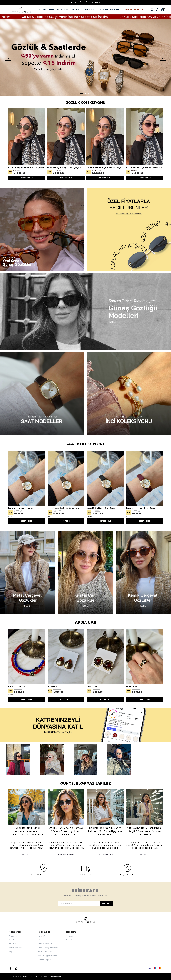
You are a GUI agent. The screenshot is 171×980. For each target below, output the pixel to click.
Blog (10, 952)
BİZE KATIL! (106, 903)
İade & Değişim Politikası (47, 956)
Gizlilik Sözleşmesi (45, 944)
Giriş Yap (69, 936)
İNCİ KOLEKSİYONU (109, 9)
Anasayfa (13, 936)
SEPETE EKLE (26, 177)
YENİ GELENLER (46, 9)
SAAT (74, 9)
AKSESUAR (88, 9)
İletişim (40, 940)
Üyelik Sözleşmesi (45, 952)
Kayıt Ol (69, 940)
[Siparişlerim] (157, 9)
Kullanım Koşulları (44, 959)
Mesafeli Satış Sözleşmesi (48, 948)
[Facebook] (10, 968)
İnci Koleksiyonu (15, 948)
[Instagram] (15, 968)
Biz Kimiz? (41, 936)
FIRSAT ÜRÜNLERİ (134, 9)
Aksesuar (12, 944)
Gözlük (11, 940)
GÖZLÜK (61, 9)
